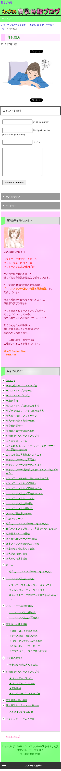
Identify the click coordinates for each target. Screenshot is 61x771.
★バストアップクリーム (19, 390)
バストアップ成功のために (20, 498)
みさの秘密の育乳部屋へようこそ (24, 454)
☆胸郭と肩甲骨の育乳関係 (20, 430)
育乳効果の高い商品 (16, 553)
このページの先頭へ (33, 765)
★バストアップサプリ (18, 395)
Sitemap (10, 380)
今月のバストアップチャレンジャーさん (27, 523)
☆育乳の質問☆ (14, 425)
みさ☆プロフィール (16, 440)
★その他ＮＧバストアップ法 (21, 385)
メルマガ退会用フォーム (19, 513)
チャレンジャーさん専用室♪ (21, 459)
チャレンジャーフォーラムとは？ (24, 464)
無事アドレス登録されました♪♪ (22, 543)
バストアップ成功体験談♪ (19, 508)
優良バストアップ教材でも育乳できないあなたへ (32, 528)
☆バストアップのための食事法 (22, 405)
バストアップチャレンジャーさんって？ (27, 478)
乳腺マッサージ (14, 518)
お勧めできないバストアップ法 (22, 435)
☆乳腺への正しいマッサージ (21, 415)
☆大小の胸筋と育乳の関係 (20, 420)
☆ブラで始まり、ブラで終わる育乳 (25, 410)
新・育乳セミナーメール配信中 (22, 538)
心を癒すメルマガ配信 (18, 533)
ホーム (9, 565)
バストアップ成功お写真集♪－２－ (24, 493)
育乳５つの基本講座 (16, 558)
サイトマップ (13, 736)
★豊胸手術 (12, 400)
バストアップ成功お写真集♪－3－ (24, 488)
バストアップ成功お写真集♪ (21, 483)
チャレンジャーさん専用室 (20, 719)
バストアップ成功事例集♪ (19, 503)
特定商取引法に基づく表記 (20, 548)
